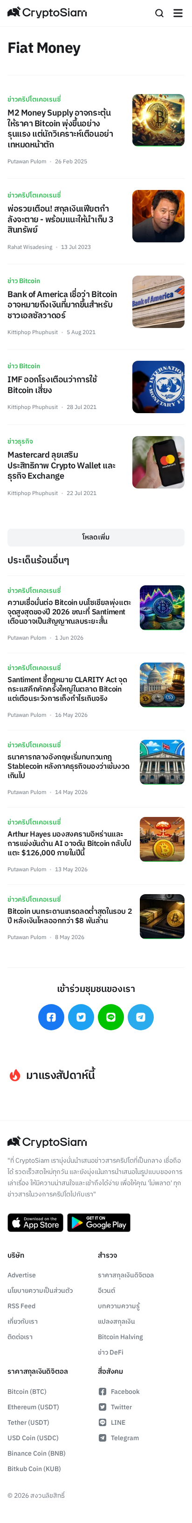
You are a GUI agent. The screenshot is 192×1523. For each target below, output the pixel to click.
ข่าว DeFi (110, 1352)
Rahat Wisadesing (29, 247)
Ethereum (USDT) (33, 1407)
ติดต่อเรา (20, 1337)
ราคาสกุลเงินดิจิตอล (126, 1275)
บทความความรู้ (119, 1306)
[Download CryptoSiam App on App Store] (35, 1222)
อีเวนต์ (106, 1291)
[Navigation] (178, 13)
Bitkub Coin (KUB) (34, 1469)
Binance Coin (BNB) (36, 1453)
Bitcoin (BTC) (27, 1392)
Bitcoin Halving (120, 1337)
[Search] (159, 13)
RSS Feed (21, 1306)
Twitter (121, 1407)
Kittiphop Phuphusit (32, 332)
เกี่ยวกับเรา (22, 1321)
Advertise (21, 1275)
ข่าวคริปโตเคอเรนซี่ (34, 99)
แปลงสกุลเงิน (116, 1321)
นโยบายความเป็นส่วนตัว (40, 1291)
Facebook (125, 1392)
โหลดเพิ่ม (96, 537)
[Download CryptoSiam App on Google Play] (98, 1222)
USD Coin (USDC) (33, 1438)
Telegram (125, 1438)
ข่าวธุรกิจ (20, 441)
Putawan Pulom (26, 161)
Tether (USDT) (28, 1423)
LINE (118, 1423)
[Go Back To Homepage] (47, 13)
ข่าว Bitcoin (23, 281)
